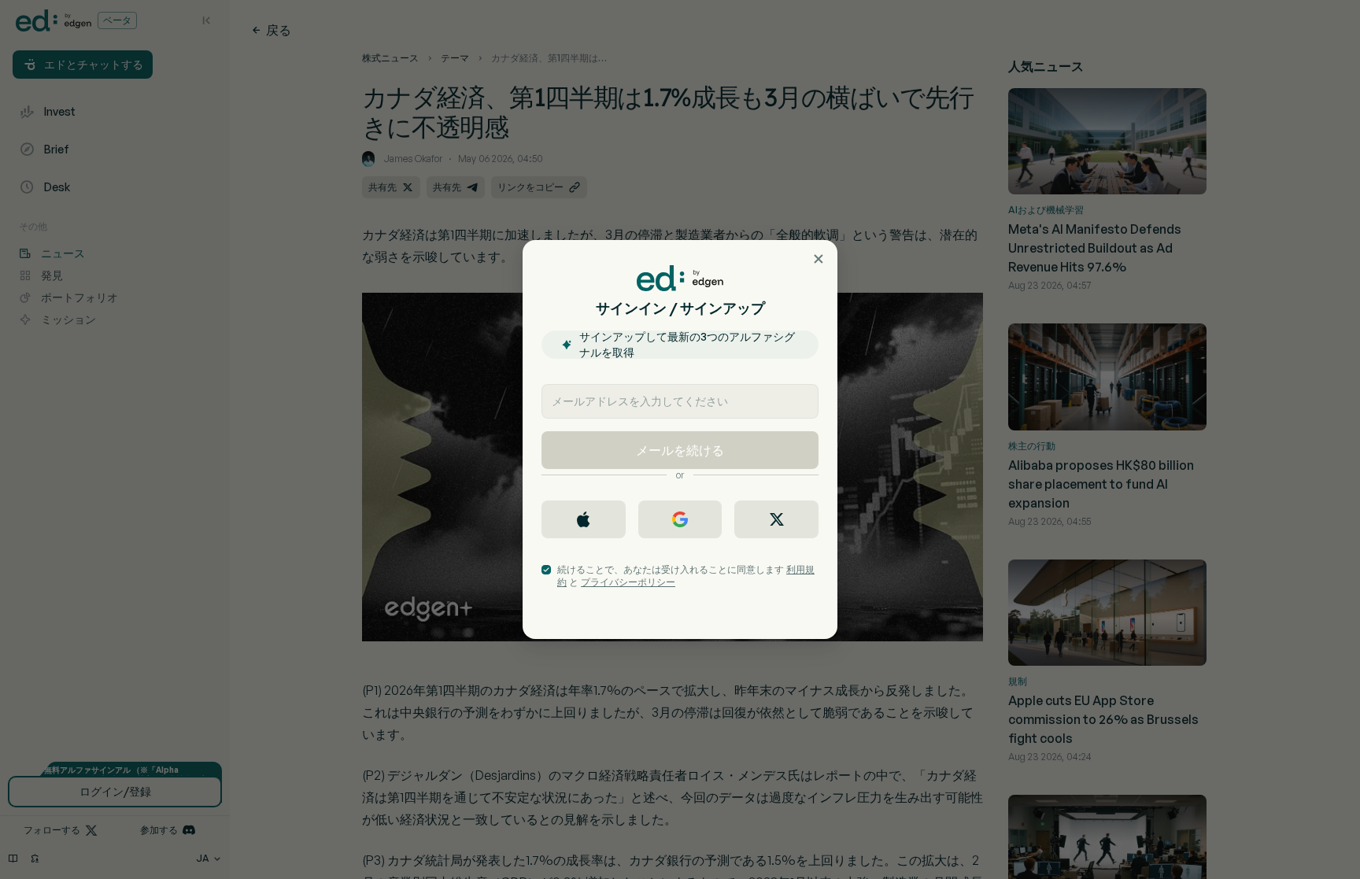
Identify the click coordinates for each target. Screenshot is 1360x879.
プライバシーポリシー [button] (628, 582)
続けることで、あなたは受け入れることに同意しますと (686, 575)
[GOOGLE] (680, 519)
